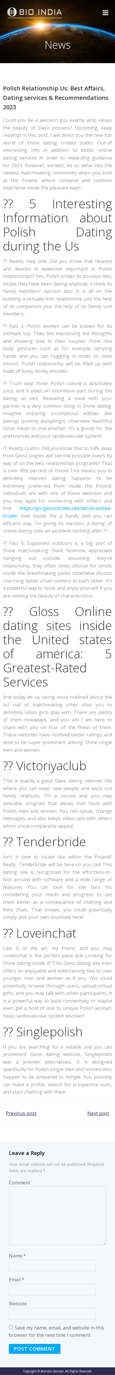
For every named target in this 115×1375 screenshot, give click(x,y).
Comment (19, 1182)
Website (18, 1303)
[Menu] (106, 13)
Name (17, 1256)
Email (16, 1279)
